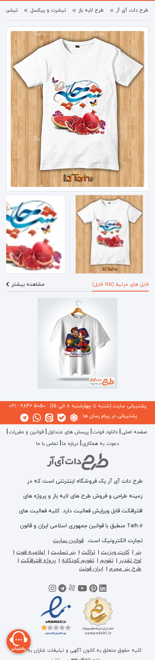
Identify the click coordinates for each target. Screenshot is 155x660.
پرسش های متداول (68, 432)
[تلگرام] (62, 589)
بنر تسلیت (63, 552)
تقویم (106, 560)
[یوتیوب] (82, 589)
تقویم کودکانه (78, 560)
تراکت (88, 552)
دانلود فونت (105, 432)
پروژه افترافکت (38, 560)
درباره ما (70, 443)
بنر (138, 552)
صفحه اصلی (134, 432)
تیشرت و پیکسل (48, 10)
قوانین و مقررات (26, 432)
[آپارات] (72, 589)
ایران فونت (91, 569)
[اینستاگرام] (52, 589)
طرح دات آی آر (132, 10)
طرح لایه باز (91, 10)
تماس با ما (47, 443)
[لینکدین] (103, 589)
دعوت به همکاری (100, 443)
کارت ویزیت (115, 552)
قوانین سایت (68, 541)
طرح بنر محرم (125, 569)
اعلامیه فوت (30, 552)
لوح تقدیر (130, 560)
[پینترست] (93, 589)
